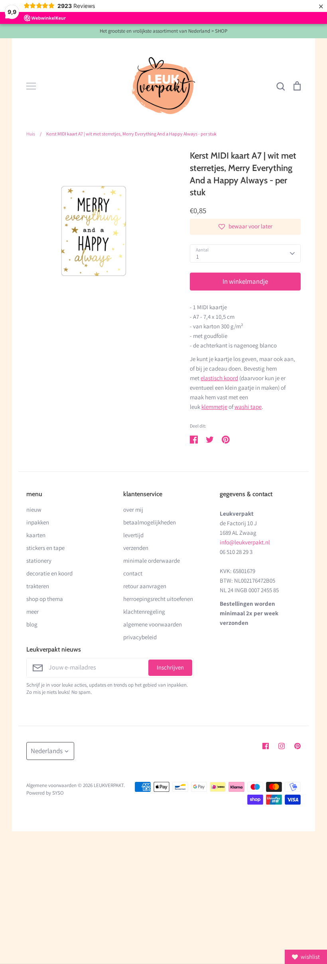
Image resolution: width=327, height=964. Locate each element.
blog (31, 624)
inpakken (37, 522)
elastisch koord (219, 378)
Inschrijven (170, 667)
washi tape (248, 406)
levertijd (133, 535)
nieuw (33, 509)
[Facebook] (266, 746)
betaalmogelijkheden (149, 522)
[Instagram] (282, 746)
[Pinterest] (297, 746)
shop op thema (44, 599)
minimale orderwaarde (151, 560)
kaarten (35, 535)
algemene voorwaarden (152, 624)
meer (32, 611)
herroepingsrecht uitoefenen (158, 599)
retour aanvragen (144, 586)
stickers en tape (45, 548)
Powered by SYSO (45, 792)
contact (132, 573)
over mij (133, 509)
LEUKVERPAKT (109, 785)
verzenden (135, 548)
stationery (38, 560)
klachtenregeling (144, 611)
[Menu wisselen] (31, 86)
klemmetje (214, 406)
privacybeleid (140, 637)
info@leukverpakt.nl (245, 542)
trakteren (37, 586)
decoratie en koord (49, 573)
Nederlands (47, 750)
